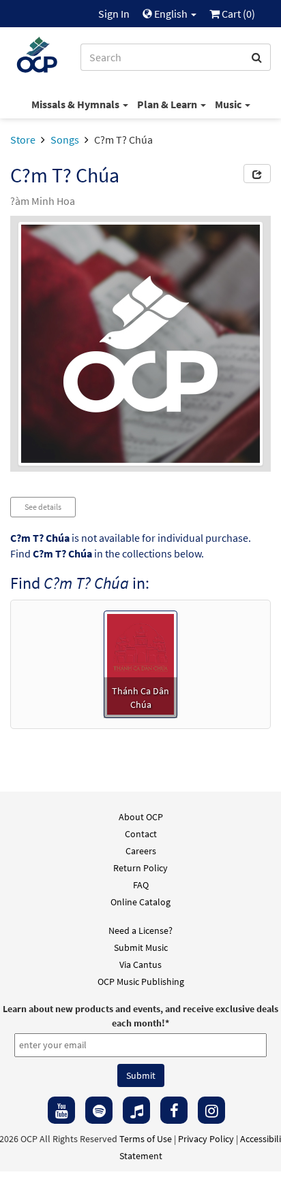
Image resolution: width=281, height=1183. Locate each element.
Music (229, 104)
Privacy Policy (206, 1139)
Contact (141, 834)
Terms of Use (145, 1139)
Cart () (237, 13)
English (171, 13)
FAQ (141, 885)
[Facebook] (174, 1110)
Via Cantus (140, 964)
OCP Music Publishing (141, 981)
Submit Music (141, 947)
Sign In (114, 13)
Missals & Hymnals (76, 104)
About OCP (141, 817)
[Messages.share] (257, 173)
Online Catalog (140, 902)
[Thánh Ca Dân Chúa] (141, 663)
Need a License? (140, 930)
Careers (140, 851)
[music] (136, 1110)
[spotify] (99, 1110)
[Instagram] (211, 1110)
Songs (64, 139)
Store (22, 139)
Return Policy (140, 868)
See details (43, 507)
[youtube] (61, 1110)
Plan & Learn (168, 104)
